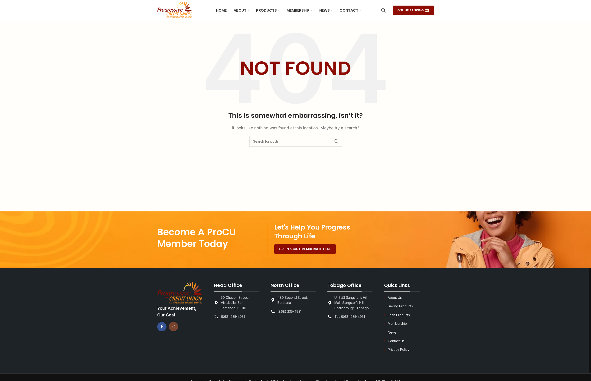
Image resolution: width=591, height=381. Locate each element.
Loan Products (399, 315)
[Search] (383, 10)
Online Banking (410, 10)
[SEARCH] (336, 141)
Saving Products (400, 306)
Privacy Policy (398, 349)
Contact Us (396, 341)
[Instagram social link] (173, 326)
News (392, 332)
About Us (395, 297)
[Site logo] (174, 10)
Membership (397, 323)
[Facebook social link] (162, 326)
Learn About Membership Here (305, 249)
